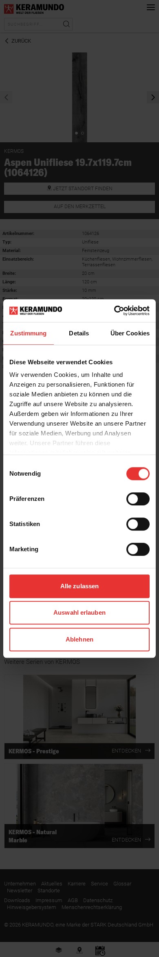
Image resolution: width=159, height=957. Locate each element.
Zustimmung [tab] (28, 333)
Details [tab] (79, 333)
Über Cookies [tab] (130, 333)
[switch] (138, 498)
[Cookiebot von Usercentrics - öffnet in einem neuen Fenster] (114, 310)
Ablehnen (79, 639)
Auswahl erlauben (79, 612)
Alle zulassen (79, 586)
